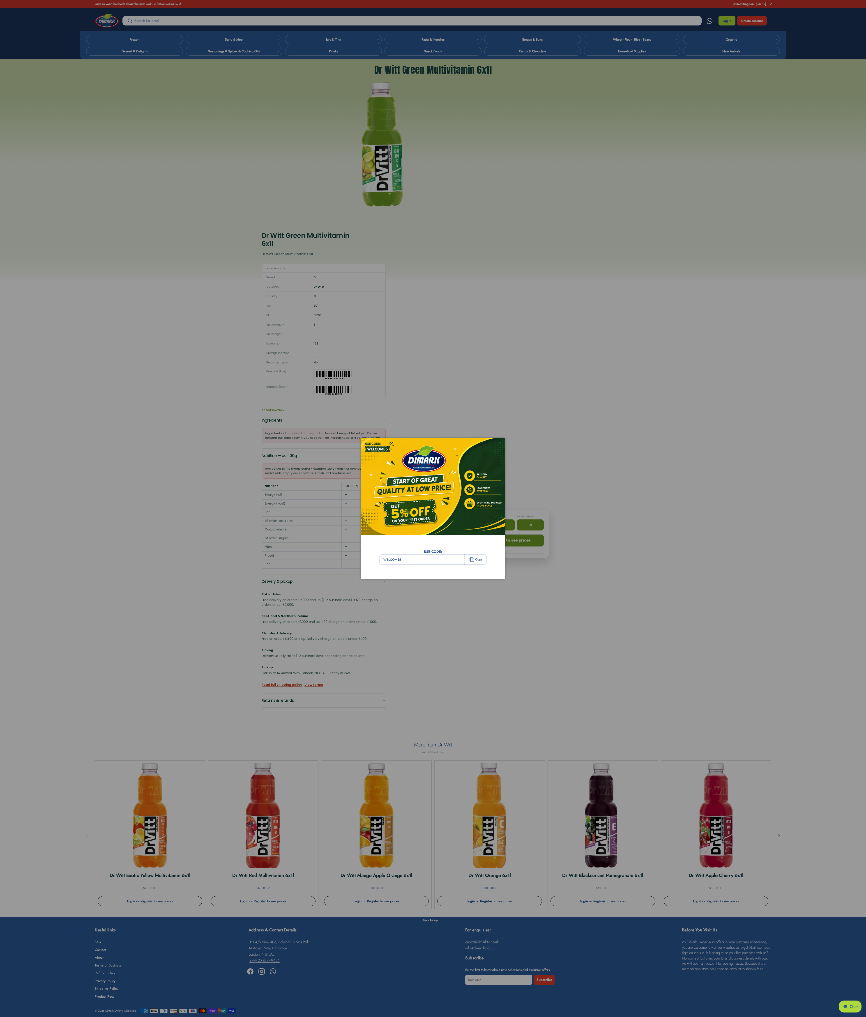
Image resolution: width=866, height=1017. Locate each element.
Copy (479, 559)
